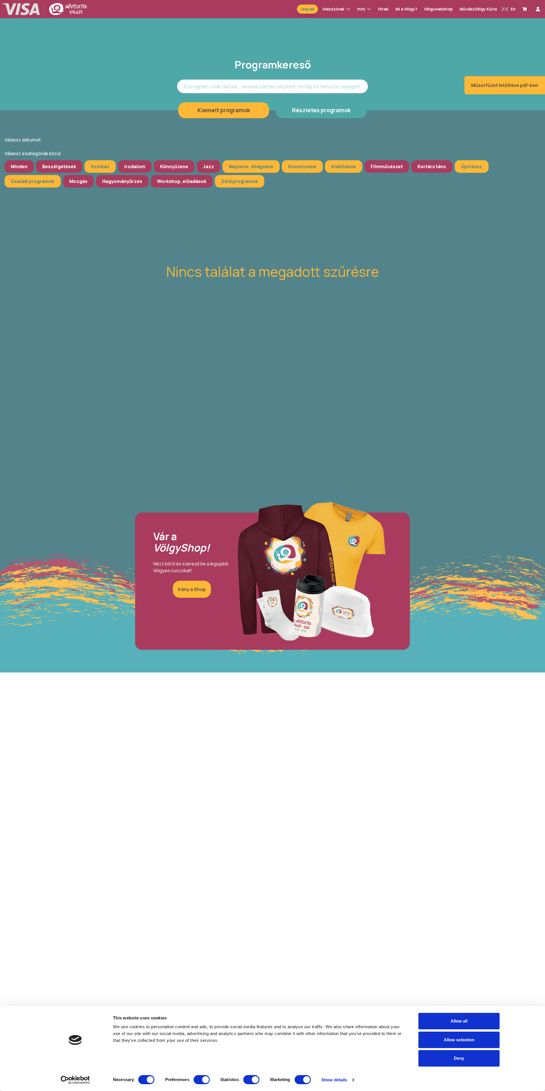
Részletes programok (321, 110)
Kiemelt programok (224, 110)
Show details (334, 1079)
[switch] (202, 1079)
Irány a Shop (192, 589)
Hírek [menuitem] (383, 9)
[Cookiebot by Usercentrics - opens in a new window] (75, 1080)
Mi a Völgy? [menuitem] (406, 9)
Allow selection (459, 1039)
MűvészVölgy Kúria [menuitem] (478, 9)
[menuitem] (526, 9)
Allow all (459, 1021)
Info (361, 9)
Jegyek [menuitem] (307, 9)
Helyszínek (333, 9)
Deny (459, 1058)
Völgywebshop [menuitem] (438, 9)
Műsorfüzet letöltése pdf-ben (504, 85)
